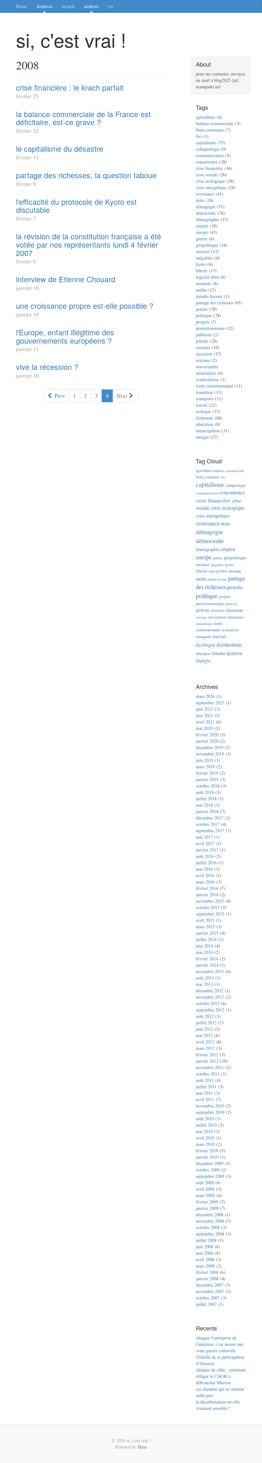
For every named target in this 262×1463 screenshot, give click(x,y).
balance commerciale (215, 123)
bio (199, 136)
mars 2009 (205, 1195)
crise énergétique (211, 187)
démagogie (205, 207)
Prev (59, 395)
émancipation (208, 431)
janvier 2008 (207, 1278)
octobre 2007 (208, 1298)
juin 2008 (204, 1246)
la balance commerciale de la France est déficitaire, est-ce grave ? (83, 118)
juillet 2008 (206, 1240)
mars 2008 (205, 1266)
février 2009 (207, 1202)
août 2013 (205, 978)
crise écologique (210, 181)
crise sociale (207, 175)
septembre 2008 (210, 1234)
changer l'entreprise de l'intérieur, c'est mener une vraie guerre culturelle (219, 1344)
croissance (205, 194)
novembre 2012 (210, 997)
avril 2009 (205, 1189)
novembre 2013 (210, 971)
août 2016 (205, 856)
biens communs (210, 130)
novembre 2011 (210, 1067)
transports (204, 399)
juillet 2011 (206, 1086)
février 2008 (207, 1272)
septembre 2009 (210, 1176)
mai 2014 (204, 952)
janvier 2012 (207, 1061)
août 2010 (205, 1118)
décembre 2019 (209, 747)
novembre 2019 (210, 754)
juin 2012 (204, 1029)
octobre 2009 (208, 1170)
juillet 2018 (206, 798)
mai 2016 (204, 869)
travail (201, 405)
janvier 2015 (207, 933)
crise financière (209, 168)
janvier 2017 (207, 850)
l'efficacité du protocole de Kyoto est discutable (76, 205)
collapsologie (208, 149)
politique (204, 315)
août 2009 (205, 1182)
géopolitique (207, 245)
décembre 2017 (209, 818)
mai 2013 (204, 984)
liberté (201, 271)
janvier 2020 (207, 741)
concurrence (207, 162)
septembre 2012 (210, 1010)
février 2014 (207, 958)
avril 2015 (205, 920)
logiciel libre (207, 277)
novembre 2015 (210, 901)
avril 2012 (205, 1042)
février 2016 (207, 888)
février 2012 (207, 1054)
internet (203, 251)
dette (200, 200)
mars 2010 (205, 1144)
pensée (202, 309)
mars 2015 (205, 926)
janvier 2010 (207, 1157)
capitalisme (206, 143)
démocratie (206, 213)
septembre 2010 (210, 1112)
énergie (202, 437)
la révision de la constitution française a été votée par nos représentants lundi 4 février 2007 (88, 244)
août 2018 (205, 792)
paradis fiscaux (209, 296)
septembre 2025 (210, 703)
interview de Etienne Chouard (65, 279)
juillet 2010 (206, 1125)
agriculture (205, 117)
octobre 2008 (208, 1227)
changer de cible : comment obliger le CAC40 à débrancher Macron (221, 1376)
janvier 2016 (207, 894)
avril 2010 (205, 1138)
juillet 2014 (206, 939)
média (201, 290)
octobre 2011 (208, 1074)
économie (204, 418)
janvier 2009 (207, 1208)
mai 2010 (204, 1131)
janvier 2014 (207, 965)
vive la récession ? (47, 366)
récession (204, 354)
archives (91, 6)
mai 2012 (204, 1035)
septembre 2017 (210, 830)
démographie (207, 219)
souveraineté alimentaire (207, 370)
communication (210, 155)
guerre (201, 239)
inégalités (204, 258)
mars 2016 (205, 882)
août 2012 (205, 1016)
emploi (202, 226)
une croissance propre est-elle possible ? (84, 305)
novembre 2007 (210, 1291)
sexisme (203, 360)
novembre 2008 (210, 1221)
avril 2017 (205, 843)
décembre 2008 (209, 1214)
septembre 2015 (210, 914)
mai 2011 (204, 1093)
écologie (203, 411)
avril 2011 (205, 1099)
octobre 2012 (208, 1003)
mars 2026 (205, 696)
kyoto (201, 264)
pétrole (202, 341)
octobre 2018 (208, 786)
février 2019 (207, 773)
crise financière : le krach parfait (70, 87)
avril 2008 (205, 1259)
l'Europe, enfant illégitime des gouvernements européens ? (65, 336)
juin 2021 (204, 715)
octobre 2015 (208, 907)
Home (21, 6)
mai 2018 (204, 805)
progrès (202, 322)
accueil (68, 6)
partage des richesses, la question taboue (86, 175)
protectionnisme (210, 328)
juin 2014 (204, 946)
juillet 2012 (206, 1022)
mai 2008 (204, 1253)
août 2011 (205, 1080)
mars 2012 (205, 1048)
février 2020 (207, 735)
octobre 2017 (208, 824)
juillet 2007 (206, 1304)
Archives (44, 6)
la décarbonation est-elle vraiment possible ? (218, 1405)
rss (110, 6)
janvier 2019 (207, 779)
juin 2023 (204, 709)
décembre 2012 (209, 990)
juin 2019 (204, 760)
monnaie (203, 283)
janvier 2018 (207, 811)
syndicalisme (207, 379)
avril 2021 (205, 722)
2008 (27, 65)
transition (204, 392)
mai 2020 (204, 728)
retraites (203, 347)
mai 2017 (204, 837)
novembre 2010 (210, 1106)
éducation (204, 424)
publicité (204, 335)
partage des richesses (214, 303)
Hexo (142, 1447)
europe (202, 232)
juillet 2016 (206, 862)
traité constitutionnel (214, 386)
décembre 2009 (209, 1163)
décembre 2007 (209, 1285)
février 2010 (207, 1150)
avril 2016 (205, 875)
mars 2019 (205, 766)
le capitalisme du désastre (59, 148)
